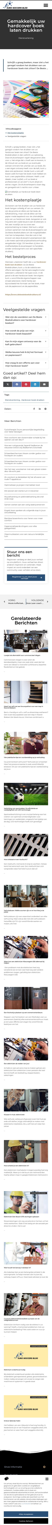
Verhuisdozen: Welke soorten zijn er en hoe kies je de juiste (24, 911)
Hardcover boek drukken (32, 400)
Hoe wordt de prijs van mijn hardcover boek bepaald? (26, 332)
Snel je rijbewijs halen (12, 1421)
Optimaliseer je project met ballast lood (22, 485)
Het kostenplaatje (15, 133)
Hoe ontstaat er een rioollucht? (16, 859)
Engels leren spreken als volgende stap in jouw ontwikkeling (25, 511)
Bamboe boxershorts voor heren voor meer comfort (23, 519)
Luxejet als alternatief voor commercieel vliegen (22, 655)
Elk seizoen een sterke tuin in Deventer (21, 491)
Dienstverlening (26, 38)
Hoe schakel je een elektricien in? (16, 1166)
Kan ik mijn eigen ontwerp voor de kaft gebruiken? (26, 343)
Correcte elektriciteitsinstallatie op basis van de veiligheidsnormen (22, 1319)
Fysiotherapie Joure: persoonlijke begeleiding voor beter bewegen (24, 431)
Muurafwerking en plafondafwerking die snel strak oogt (24, 498)
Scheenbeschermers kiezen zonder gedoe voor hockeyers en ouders (25, 454)
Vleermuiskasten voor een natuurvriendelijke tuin (24, 535)
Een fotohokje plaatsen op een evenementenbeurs (23, 1012)
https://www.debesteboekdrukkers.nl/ (23, 294)
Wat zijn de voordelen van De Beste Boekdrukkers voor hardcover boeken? (26, 320)
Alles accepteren (26, 1514)
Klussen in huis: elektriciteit (14, 1115)
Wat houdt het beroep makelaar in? (17, 1268)
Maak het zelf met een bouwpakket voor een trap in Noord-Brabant (23, 707)
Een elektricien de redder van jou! (16, 1064)
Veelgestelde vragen (16, 136)
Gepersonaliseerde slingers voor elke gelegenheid (20, 527)
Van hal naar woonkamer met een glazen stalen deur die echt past (25, 470)
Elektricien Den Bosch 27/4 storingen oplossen (21, 1217)
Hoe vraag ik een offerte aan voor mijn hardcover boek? (26, 364)
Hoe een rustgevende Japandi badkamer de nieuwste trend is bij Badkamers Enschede (23, 446)
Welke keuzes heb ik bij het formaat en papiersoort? (26, 353)
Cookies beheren (26, 1521)
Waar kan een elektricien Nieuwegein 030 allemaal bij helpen (24, 962)
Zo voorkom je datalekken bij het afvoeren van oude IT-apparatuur (24, 478)
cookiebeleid (26, 1504)
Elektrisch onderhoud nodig (14, 1370)
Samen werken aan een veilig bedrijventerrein (24, 505)
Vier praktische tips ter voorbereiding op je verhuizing (24, 757)
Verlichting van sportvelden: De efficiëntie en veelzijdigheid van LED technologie (21, 809)
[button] (47, 1479)
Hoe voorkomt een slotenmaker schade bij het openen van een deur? (24, 438)
